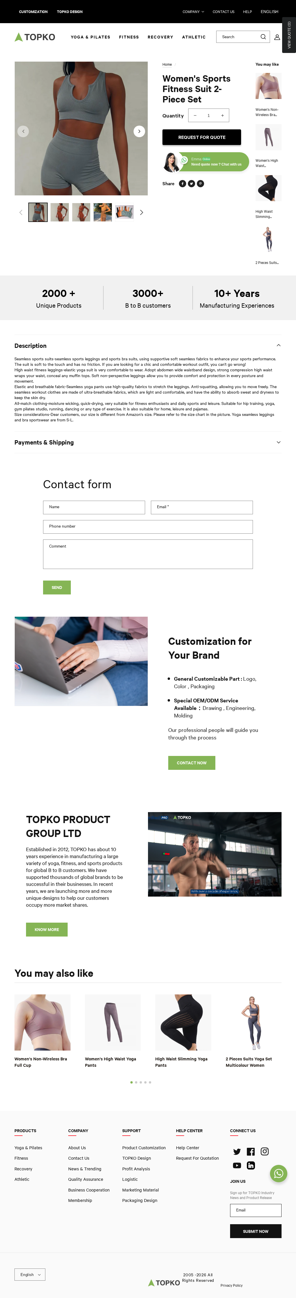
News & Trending (84, 1168)
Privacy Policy (232, 1285)
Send (57, 587)
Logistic (130, 1179)
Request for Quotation (197, 1158)
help (247, 11)
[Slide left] (23, 131)
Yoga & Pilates (28, 1147)
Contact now (192, 762)
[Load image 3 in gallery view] (81, 212)
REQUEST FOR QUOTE (201, 137)
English (269, 11)
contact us (223, 11)
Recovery (23, 1168)
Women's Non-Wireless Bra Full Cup (40, 1061)
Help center (187, 1147)
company (191, 11)
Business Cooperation (89, 1189)
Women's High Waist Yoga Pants (110, 1061)
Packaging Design (139, 1200)
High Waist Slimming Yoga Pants (181, 1061)
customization (33, 11)
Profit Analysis (136, 1168)
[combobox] (243, 37)
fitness (21, 1158)
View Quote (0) (289, 35)
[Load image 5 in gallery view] (124, 212)
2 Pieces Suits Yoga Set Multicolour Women (249, 1061)
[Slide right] (139, 131)
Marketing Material (140, 1189)
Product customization (144, 1147)
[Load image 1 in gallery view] (38, 212)
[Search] (263, 37)
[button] (131, 1082)
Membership (80, 1200)
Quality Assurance (85, 1179)
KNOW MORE (47, 929)
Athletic (21, 1179)
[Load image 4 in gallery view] (102, 212)
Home (167, 64)
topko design (70, 11)
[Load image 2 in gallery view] (59, 212)
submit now (256, 1231)
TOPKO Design (136, 1158)
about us (77, 1147)
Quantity (173, 115)
